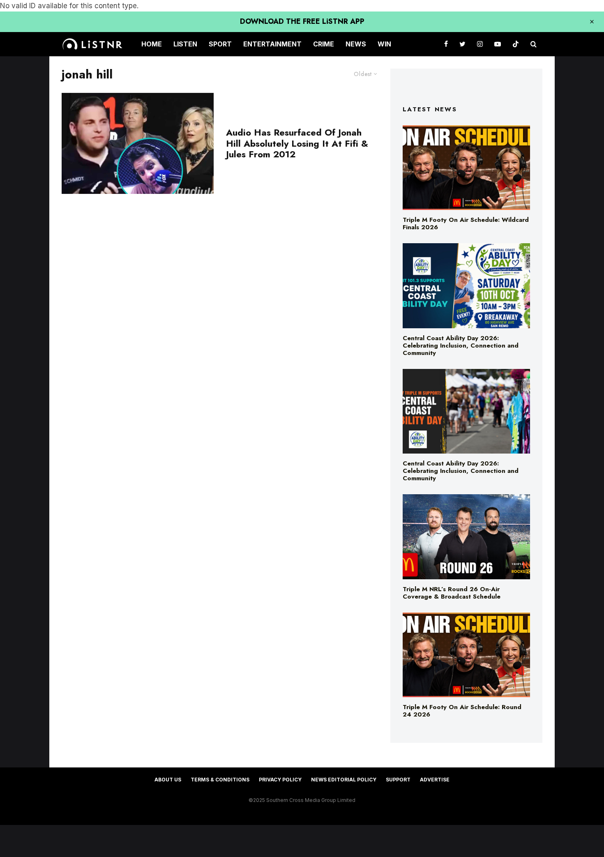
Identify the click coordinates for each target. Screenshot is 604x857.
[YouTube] (498, 44)
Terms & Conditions (220, 779)
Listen (185, 44)
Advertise (435, 779)
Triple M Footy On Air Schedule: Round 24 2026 (462, 710)
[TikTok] (516, 44)
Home (151, 44)
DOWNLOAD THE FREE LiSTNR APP (302, 21)
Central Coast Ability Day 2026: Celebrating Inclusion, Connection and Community (461, 345)
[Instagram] (480, 44)
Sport (220, 44)
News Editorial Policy (343, 779)
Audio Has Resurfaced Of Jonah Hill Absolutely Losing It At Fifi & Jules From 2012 (297, 143)
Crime (323, 44)
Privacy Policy (280, 779)
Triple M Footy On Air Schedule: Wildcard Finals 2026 (466, 223)
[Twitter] (462, 44)
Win (384, 44)
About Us (167, 779)
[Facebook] (446, 44)
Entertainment (272, 44)
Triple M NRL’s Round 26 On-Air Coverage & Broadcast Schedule (451, 592)
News (356, 44)
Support (398, 779)
